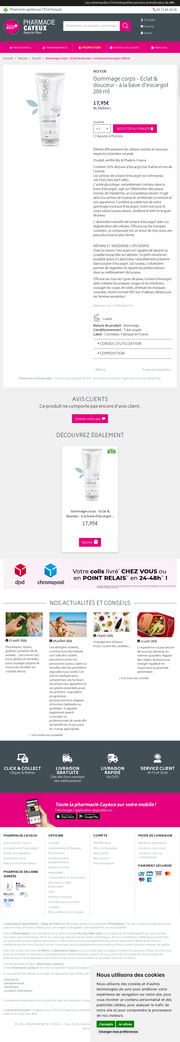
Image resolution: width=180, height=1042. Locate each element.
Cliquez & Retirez (22, 770)
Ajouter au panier (133, 129)
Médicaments (22, 48)
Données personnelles (64, 903)
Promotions (91, 48)
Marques (160, 48)
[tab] (133, 344)
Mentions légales (60, 897)
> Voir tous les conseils (134, 678)
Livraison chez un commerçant (150, 856)
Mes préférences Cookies (66, 913)
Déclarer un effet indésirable (59, 885)
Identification (102, 843)
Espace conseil (58, 868)
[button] (102, 128)
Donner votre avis (88, 419)
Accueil (8, 58)
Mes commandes (105, 849)
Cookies (54, 908)
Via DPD (112, 772)
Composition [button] (112, 354)
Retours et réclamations (20, 864)
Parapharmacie (57, 48)
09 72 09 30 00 (157, 770)
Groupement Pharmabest (21, 849)
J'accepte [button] (106, 1024)
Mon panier (101, 854)
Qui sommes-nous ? (18, 843)
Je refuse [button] (125, 1024)
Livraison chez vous (152, 849)
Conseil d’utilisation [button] (120, 344)
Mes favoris (101, 859)
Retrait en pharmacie (152, 843)
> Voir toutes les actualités (46, 735)
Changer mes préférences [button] (118, 1031)
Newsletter (55, 873)
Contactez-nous (15, 859)
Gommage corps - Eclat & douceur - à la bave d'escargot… (90, 514)
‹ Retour (99, 370)
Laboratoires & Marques (64, 849)
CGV (51, 892)
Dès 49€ (67, 774)
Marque (22, 58)
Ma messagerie (103, 864)
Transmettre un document (66, 878)
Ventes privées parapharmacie (58, 861)
